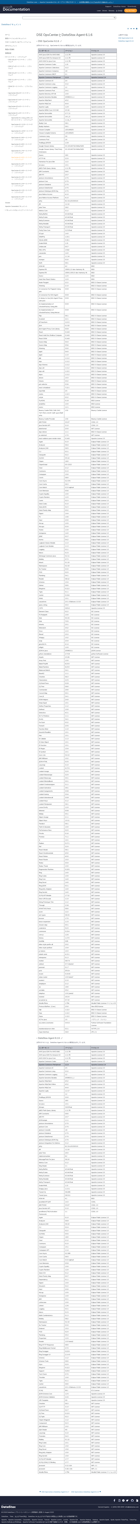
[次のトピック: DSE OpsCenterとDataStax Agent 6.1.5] (134, 29)
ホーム (7, 35)
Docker (7, 203)
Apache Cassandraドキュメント (16, 206)
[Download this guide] (137, 1501)
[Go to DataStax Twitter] (127, 1501)
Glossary (111, 11)
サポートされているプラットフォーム (18, 42)
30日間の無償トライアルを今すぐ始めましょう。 (96, 2)
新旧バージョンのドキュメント (16, 38)
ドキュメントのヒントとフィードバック (19, 210)
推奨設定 (8, 53)
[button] (4, 35)
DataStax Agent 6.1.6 (126, 41)
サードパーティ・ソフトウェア (16, 57)
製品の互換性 (9, 49)
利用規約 (35, 1512)
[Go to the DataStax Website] (8, 1507)
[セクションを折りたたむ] (128, 28)
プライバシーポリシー (22, 1512)
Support (108, 6)
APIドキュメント (11, 46)
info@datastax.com (132, 1507)
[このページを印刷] (137, 28)
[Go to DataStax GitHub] (132, 1501)
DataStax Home (119, 6)
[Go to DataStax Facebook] (114, 1501)
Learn (99, 11)
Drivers (104, 11)
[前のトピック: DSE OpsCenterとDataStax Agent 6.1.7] (131, 29)
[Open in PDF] (119, 1501)
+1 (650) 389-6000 (117, 1507)
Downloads (132, 6)
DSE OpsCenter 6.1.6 (125, 38)
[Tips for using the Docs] (123, 1501)
